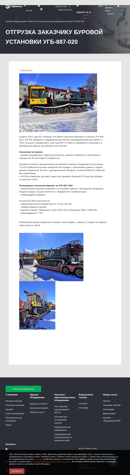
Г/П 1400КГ (83, 408)
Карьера (9, 409)
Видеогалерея (109, 413)
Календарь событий (111, 405)
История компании (14, 401)
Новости (106, 401)
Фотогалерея (108, 409)
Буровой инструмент (39, 408)
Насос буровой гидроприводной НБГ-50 (61, 409)
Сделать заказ (61, 6)
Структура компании (15, 405)
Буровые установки (38, 404)
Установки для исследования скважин (60, 420)
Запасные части (37, 412)
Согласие (38, 459)
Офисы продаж (85, 16)
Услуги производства (15, 413)
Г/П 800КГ (83, 404)
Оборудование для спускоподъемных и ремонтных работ (63, 437)
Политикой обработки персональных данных (51, 461)
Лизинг (9, 425)
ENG (100, 6)
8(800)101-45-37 (84, 12)
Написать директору (23, 389)
